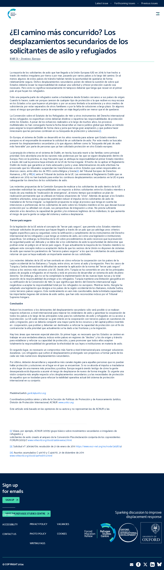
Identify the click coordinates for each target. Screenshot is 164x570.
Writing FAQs (37, 543)
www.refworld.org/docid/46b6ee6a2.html (50, 440)
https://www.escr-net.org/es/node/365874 (98, 447)
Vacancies (63, 524)
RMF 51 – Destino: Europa (25, 58)
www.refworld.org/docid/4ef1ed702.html (31, 456)
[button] (159, 13)
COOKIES (62, 533)
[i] (100, 131)
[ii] (77, 171)
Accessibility (10, 524)
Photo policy (38, 533)
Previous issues (149, 3)
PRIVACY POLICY (38, 524)
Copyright (8, 515)
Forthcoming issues (124, 3)
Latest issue (101, 3)
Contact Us (9, 534)
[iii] (33, 174)
